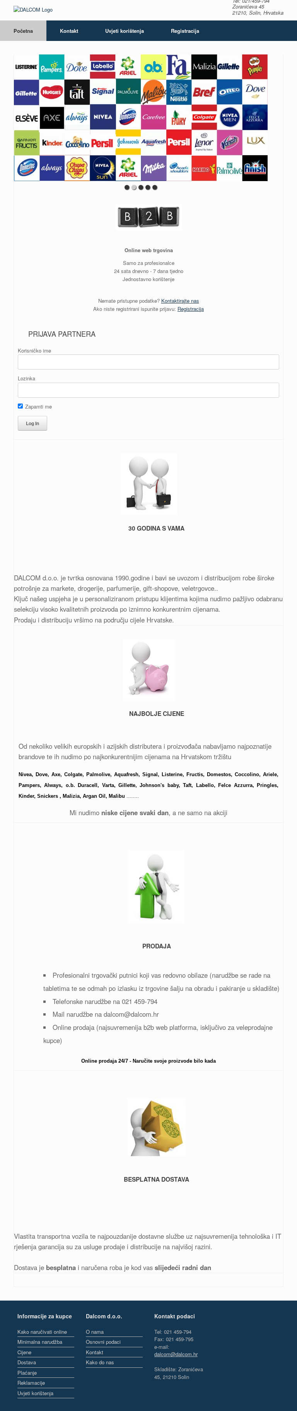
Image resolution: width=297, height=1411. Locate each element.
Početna (23, 30)
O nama (95, 1331)
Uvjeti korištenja (124, 30)
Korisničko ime (34, 350)
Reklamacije (31, 1382)
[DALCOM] (33, 10)
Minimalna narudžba (39, 1341)
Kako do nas (100, 1362)
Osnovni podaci (103, 1341)
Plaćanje (27, 1372)
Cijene (24, 1352)
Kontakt (69, 30)
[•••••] (141, 117)
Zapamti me (38, 406)
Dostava (26, 1362)
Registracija (185, 30)
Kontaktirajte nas (180, 300)
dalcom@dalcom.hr (176, 1354)
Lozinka (26, 378)
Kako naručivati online (42, 1331)
